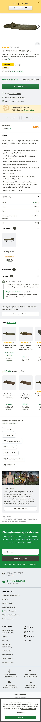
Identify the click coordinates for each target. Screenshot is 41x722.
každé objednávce (18, 101)
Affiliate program (7, 655)
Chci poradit (11, 118)
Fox (9, 129)
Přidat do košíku (21, 86)
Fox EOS (36, 202)
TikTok (29, 641)
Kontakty (5, 599)
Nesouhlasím (20, 712)
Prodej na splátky (7, 619)
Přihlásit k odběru (20, 559)
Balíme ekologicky (9, 611)
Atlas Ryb (5, 641)
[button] (38, 26)
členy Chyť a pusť (17, 71)
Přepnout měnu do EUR (21, 8)
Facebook (29, 636)
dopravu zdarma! (15, 93)
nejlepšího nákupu (18, 97)
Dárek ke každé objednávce (11, 615)
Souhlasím (20, 717)
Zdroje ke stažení (7, 662)
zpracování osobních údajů (28, 708)
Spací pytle (11, 322)
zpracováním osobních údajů (28, 564)
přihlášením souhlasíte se (20, 564)
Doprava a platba (7, 603)
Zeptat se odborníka (20, 314)
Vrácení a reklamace (8, 607)
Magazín (4, 637)
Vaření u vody (6, 651)
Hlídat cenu (30, 118)
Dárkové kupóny (7, 659)
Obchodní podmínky (20, 698)
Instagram (29, 632)
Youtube (29, 627)
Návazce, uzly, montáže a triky (7, 646)
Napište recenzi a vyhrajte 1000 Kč (7, 632)
